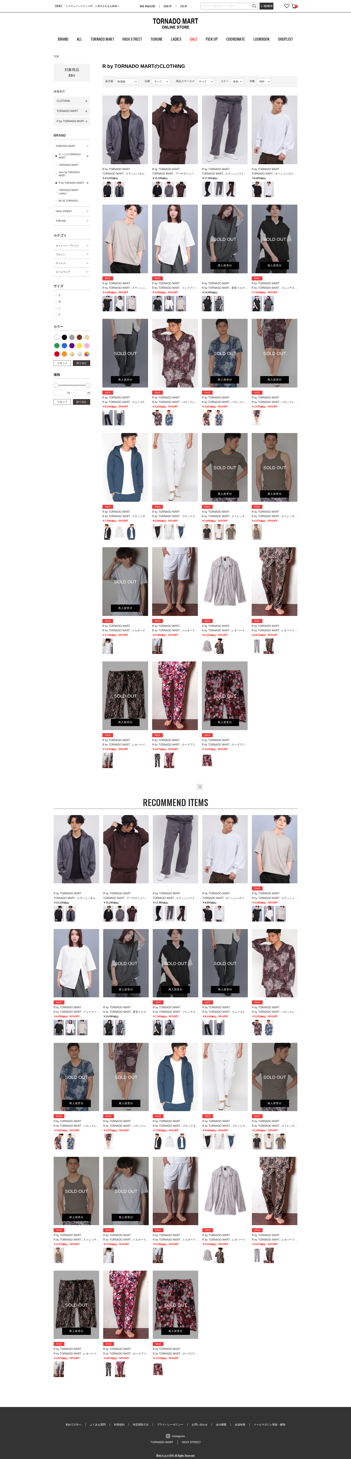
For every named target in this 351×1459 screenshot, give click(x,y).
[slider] (55, 385)
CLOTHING (63, 100)
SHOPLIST (285, 39)
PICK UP (212, 39)
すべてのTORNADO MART (70, 156)
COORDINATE (235, 39)
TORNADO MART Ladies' (68, 192)
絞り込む (81, 363)
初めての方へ (73, 1424)
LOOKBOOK (262, 39)
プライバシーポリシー (170, 1424)
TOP (56, 56)
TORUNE (61, 220)
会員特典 (240, 1424)
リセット (62, 363)
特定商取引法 (141, 1424)
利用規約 (119, 1424)
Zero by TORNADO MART (69, 174)
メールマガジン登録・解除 (269, 1424)
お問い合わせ (200, 1424)
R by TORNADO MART (70, 121)
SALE (193, 39)
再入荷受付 (225, 265)
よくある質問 (98, 1424)
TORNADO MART (67, 111)
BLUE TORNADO (68, 200)
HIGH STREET (64, 211)
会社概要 (221, 1424)
